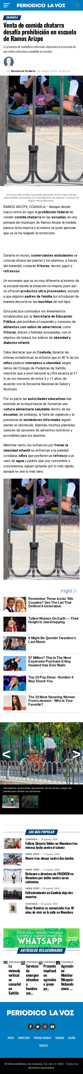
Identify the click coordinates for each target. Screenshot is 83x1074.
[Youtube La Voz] (52, 1026)
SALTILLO (43, 1045)
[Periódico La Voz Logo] (41, 5)
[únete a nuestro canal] (41, 938)
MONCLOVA (24, 1038)
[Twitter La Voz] (38, 1026)
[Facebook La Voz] (30, 1026)
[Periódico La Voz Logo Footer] (41, 1012)
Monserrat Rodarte (23, 71)
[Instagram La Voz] (45, 1026)
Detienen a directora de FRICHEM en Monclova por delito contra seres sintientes (49, 878)
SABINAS (59, 1038)
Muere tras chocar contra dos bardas (49, 858)
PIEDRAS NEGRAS (42, 1038)
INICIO (11, 1038)
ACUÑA (71, 1038)
